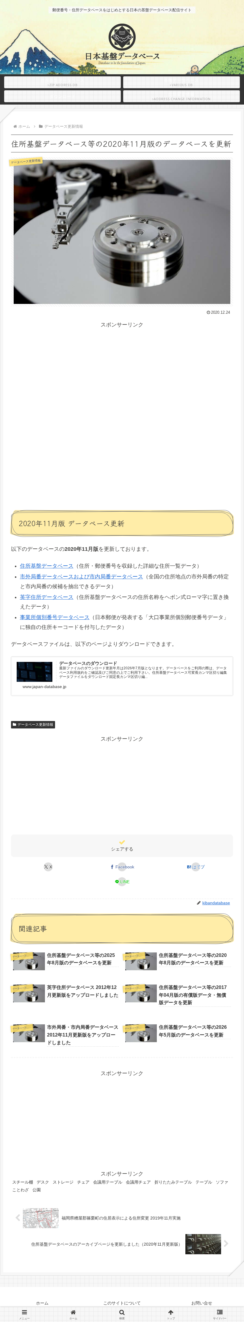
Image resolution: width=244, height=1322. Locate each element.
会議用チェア (138, 1182)
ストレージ (63, 1182)
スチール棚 (22, 1182)
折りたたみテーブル (173, 1182)
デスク (43, 1182)
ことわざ (20, 1189)
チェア (83, 1182)
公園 (36, 1189)
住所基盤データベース (46, 566)
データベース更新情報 (35, 724)
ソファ (222, 1182)
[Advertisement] (122, 371)
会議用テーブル (107, 1182)
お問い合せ (201, 1303)
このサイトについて (122, 1303)
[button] (224, 987)
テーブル (203, 1182)
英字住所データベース (46, 597)
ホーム (42, 1303)
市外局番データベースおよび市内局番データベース (81, 577)
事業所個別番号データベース (55, 617)
